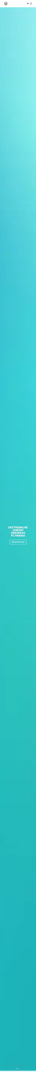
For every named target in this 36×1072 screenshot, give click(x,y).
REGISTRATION (18, 542)
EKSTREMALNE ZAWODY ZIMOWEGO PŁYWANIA (18, 531)
